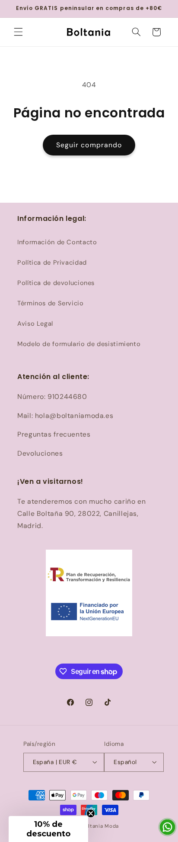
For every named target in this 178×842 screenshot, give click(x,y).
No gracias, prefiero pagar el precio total (133, 435)
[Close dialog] (171, 371)
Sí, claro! (133, 422)
